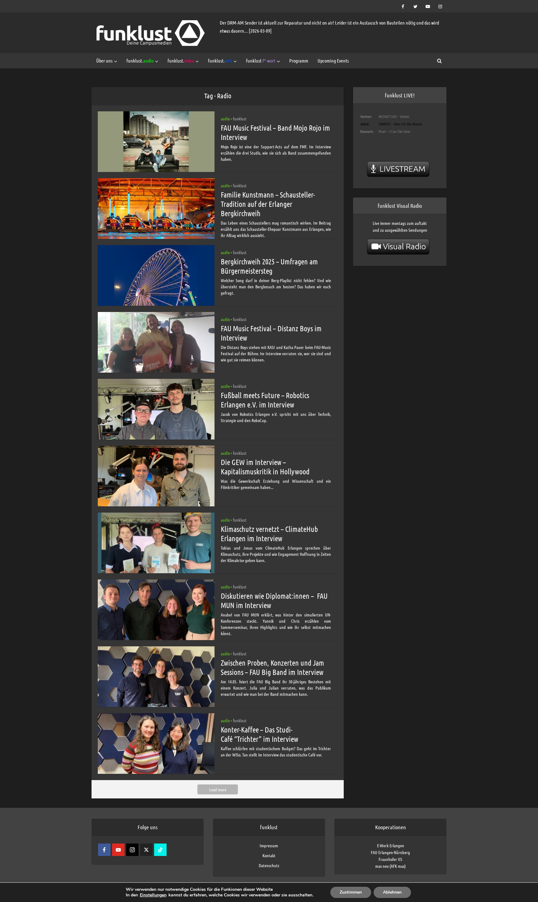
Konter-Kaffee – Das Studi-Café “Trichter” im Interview (259, 734)
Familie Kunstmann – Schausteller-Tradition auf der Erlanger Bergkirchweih (268, 204)
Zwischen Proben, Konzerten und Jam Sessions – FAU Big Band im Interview (272, 667)
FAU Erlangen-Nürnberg (390, 852)
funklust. (139, 60)
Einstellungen (153, 895)
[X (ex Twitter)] (146, 850)
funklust (260, 60)
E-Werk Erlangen (390, 845)
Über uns (104, 60)
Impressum (269, 845)
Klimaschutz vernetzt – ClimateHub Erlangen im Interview (269, 533)
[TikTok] (160, 850)
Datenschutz (269, 865)
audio (225, 118)
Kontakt (269, 855)
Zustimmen (351, 892)
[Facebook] (104, 850)
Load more (217, 789)
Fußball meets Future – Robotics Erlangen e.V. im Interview (265, 400)
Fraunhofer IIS (390, 859)
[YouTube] (118, 850)
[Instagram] (132, 850)
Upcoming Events (333, 60)
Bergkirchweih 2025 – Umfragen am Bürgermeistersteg (269, 266)
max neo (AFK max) (390, 866)
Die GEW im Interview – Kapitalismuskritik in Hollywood (265, 467)
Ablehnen (392, 892)
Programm (298, 60)
